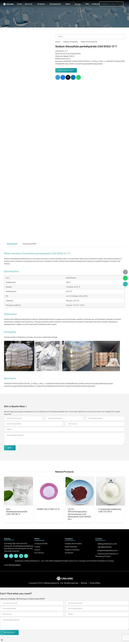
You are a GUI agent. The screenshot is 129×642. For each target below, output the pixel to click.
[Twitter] (21, 556)
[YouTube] (16, 556)
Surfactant (69, 553)
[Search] (119, 4)
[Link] (8, 4)
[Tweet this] (68, 77)
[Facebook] (6, 556)
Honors (37, 550)
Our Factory (39, 553)
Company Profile (40, 543)
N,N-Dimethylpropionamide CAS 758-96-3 (16, 511)
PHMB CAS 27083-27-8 (48, 509)
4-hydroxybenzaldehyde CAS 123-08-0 (109, 510)
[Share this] (62, 77)
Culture (37, 547)
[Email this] (57, 77)
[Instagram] (26, 556)
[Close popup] (2, 640)
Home (57, 42)
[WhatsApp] (125, 278)
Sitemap (84, 583)
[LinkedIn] (11, 556)
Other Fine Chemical (89, 42)
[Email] (125, 272)
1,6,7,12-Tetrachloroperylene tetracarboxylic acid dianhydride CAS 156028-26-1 (80, 514)
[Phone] (125, 284)
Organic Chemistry (70, 42)
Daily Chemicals (71, 547)
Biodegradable (14, 565)
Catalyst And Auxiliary (73, 543)
